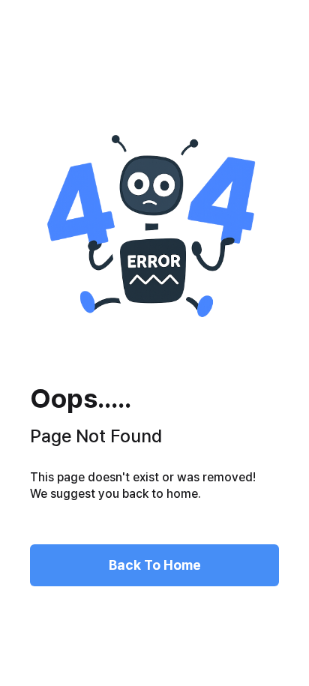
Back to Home (155, 565)
